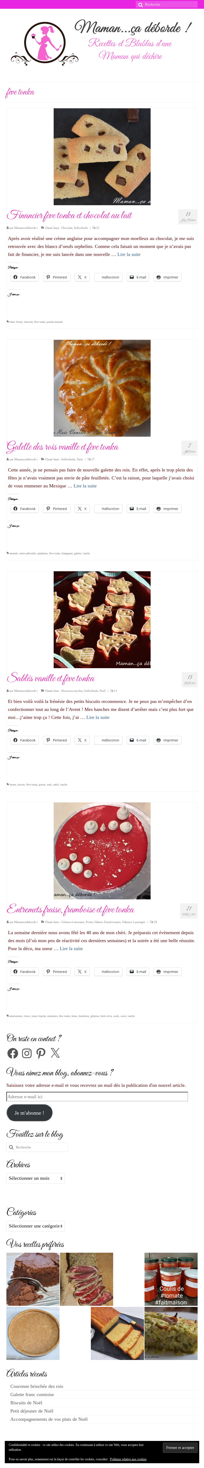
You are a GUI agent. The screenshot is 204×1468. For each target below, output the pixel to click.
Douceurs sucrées (72, 690)
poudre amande (55, 321)
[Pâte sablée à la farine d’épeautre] (33, 1333)
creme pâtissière (27, 553)
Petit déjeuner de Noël (31, 1411)
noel (49, 784)
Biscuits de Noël (26, 1402)
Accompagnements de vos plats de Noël (49, 1419)
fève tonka (39, 321)
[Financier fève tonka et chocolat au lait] (102, 156)
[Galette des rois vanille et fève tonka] (102, 387)
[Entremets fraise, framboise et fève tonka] (102, 850)
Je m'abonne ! (29, 1113)
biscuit (21, 784)
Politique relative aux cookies (128, 1459)
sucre (123, 1016)
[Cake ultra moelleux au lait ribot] (117, 1333)
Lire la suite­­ (129, 254)
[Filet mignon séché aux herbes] (86, 1279)
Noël (102, 690)
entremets (52, 1016)
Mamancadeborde (25, 227)
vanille (86, 553)
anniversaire (16, 1016)
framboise (84, 1016)
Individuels (81, 227)
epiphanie (42, 553)
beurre (13, 784)
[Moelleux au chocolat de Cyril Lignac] (33, 1279)
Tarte (80, 459)
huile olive (106, 1016)
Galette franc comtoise (32, 1394)
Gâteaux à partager (133, 922)
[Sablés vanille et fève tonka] (102, 619)
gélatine (95, 1016)
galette (77, 553)
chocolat (28, 321)
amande (14, 553)
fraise (74, 1016)
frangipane (67, 553)
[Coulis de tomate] (171, 1279)
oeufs (116, 1016)
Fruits (89, 922)
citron (27, 1016)
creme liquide (38, 1016)
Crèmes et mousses (72, 922)
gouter (42, 784)
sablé (55, 784)
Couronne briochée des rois (36, 1386)
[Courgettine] (171, 1333)
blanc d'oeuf (16, 321)
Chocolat (66, 227)
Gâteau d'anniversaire (107, 922)
